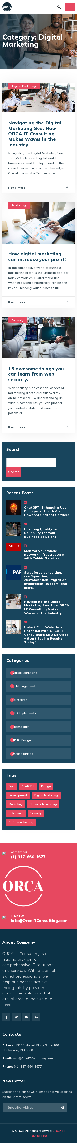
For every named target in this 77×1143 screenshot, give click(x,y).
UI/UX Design (21, 740)
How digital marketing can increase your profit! (37, 256)
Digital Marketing (24, 86)
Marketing (19, 205)
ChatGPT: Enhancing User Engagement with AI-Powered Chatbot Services (47, 511)
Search (13, 449)
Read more (16, 187)
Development (18, 795)
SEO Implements (24, 713)
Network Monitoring (43, 804)
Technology (20, 727)
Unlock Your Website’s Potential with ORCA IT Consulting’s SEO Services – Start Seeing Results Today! (46, 634)
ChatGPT (28, 786)
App (12, 786)
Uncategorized (22, 754)
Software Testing (21, 822)
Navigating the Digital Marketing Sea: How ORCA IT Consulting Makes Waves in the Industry (34, 134)
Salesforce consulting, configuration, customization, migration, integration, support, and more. (45, 580)
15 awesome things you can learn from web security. (36, 374)
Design (46, 786)
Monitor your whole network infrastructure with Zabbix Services (44, 554)
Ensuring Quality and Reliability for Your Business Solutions (41, 533)
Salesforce (19, 700)
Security (17, 320)
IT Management (24, 686)
